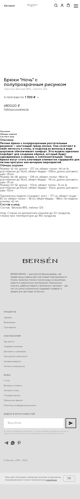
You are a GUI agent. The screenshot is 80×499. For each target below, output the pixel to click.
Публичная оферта (13, 400)
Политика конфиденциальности (20, 405)
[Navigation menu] (76, 5)
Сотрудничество (12, 396)
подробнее (51, 480)
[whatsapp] (12, 442)
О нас (7, 381)
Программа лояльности (15, 356)
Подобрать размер (13, 347)
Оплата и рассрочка (14, 366)
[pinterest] (19, 442)
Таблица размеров (16, 109)
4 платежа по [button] (20, 97)
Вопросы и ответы (13, 386)
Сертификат (10, 327)
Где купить (9, 342)
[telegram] (6, 442)
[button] (56, 6)
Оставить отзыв (11, 390)
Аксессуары (9, 322)
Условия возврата (12, 361)
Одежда (8, 318)
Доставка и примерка (15, 352)
